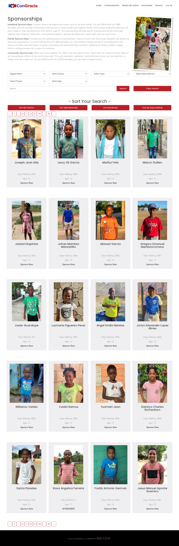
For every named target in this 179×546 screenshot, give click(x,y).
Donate (159, 6)
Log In (169, 6)
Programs (147, 6)
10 (39, 114)
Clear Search (152, 88)
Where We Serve (130, 6)
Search (123, 88)
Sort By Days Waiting (152, 107)
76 (49, 114)
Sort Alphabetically (68, 107)
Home (99, 6)
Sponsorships (111, 6)
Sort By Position (26, 107)
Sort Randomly (110, 107)
